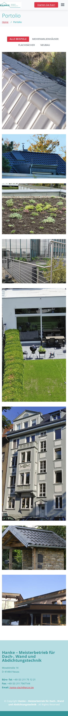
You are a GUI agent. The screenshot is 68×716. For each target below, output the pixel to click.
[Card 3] (7, 227)
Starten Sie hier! (46, 4)
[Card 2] (7, 276)
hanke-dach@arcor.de (21, 687)
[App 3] (7, 513)
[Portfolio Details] (13, 122)
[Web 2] (7, 395)
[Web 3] (7, 171)
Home (5, 22)
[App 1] (7, 122)
